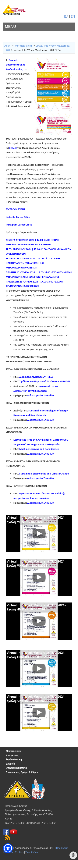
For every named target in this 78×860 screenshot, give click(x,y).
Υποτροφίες (12, 755)
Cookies (19, 852)
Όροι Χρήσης (32, 852)
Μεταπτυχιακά (23, 45)
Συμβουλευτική (14, 759)
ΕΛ (66, 16)
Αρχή (7, 45)
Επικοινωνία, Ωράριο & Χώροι (22, 772)
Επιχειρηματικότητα (16, 768)
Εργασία (10, 763)
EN (73, 16)
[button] (8, 848)
